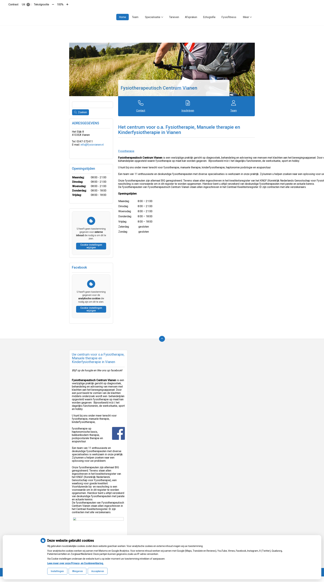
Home (122, 17)
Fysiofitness (228, 17)
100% (60, 4)
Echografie (209, 17)
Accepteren (97, 571)
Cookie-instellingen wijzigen (91, 246)
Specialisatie (152, 17)
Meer (246, 17)
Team (135, 17)
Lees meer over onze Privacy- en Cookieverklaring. (75, 563)
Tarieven (174, 17)
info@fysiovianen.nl (92, 144)
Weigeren (77, 571)
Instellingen (57, 571)
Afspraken (191, 17)
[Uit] (29, 4)
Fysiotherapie (126, 151)
